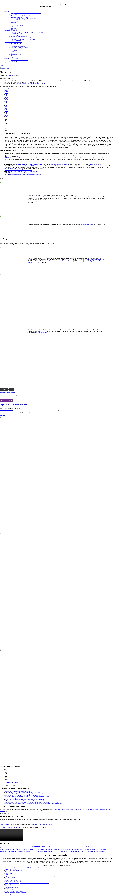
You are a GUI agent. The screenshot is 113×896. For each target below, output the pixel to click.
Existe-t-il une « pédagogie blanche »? (44, 824)
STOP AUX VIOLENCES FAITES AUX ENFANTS (29, 164)
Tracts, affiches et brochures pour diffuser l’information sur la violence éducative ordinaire (27, 883)
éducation (102, 851)
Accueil (2, 65)
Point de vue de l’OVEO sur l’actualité (20, 24)
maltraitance (16, 849)
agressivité (2, 847)
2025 (6, 91)
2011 (6, 111)
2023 (6, 94)
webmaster (82, 859)
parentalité (44, 849)
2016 (6, 104)
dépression (95, 847)
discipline (56, 847)
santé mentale (83, 849)
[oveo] (0, 2)
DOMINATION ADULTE (12, 58)
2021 (6, 97)
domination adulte (65, 847)
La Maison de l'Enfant (87, 224)
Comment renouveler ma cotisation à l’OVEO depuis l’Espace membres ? (23, 867)
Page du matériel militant (6, 410)
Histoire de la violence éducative (19, 36)
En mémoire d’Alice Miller (13, 822)
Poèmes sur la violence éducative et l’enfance (16, 878)
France (107, 847)
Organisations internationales (18, 46)
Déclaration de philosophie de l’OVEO (20, 15)
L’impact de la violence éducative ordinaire (21, 37)
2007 (6, 116)
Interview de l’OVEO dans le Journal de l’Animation (18, 791)
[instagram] (4, 66)
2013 (6, 108)
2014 (6, 106)
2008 (6, 115)
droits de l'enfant (87, 847)
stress (97, 849)
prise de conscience (61, 849)
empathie (99, 847)
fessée (103, 847)
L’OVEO (7, 11)
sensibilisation (91, 849)
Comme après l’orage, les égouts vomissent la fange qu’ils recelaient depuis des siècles (26, 794)
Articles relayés (14, 61)
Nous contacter (14, 29)
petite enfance (49, 849)
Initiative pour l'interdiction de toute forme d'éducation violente (24, 171)
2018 (6, 101)
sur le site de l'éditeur (41, 332)
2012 (6, 109)
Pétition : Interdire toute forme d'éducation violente (21, 172)
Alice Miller (11, 847)
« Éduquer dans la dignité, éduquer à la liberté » (17, 798)
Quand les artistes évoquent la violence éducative (23, 53)
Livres (12, 51)
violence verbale (64, 851)
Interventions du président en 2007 (8, 392)
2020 (6, 98)
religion (78, 849)
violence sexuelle (56, 851)
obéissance (28, 849)
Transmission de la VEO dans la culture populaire (23, 39)
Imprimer (4, 389)
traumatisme (13, 851)
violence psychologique (45, 851)
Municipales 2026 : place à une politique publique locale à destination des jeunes (24, 799)
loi (11, 849)
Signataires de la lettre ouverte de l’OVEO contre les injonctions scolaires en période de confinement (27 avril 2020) (33, 876)
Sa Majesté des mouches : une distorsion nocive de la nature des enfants (22, 792)
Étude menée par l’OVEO (17, 33)
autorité (21, 847)
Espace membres (9, 62)
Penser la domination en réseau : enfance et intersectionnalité (68, 809)
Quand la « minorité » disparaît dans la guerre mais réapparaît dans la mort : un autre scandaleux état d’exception (32, 802)
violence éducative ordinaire (82, 851)
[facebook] (4, 68)
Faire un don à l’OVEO (11, 869)
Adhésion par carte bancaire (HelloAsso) (26, 18)
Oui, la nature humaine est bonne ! (95, 259)
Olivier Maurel (36, 849)
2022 (6, 95)
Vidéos (12, 55)
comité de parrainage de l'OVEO (96, 164)
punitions (74, 849)
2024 (6, 93)
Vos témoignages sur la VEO (18, 35)
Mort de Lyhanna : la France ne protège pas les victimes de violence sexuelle (24, 795)
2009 (6, 113)
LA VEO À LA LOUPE (11, 31)
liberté (8, 849)
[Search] (16, 395)
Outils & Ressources (16, 54)
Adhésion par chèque (21, 20)
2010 (6, 112)
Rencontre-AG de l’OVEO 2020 (13, 880)
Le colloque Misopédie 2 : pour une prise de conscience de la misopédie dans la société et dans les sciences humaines (33, 803)
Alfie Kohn (6, 847)
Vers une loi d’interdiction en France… (20, 47)
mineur (22, 849)
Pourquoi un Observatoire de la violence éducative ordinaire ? (26, 13)
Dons (17, 21)
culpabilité (52, 847)
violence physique (34, 851)
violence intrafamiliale (23, 851)
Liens (12, 57)
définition (37, 412)
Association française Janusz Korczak (38, 196)
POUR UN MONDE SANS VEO (13, 42)
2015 (6, 105)
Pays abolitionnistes (15, 44)
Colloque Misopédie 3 (12, 782)
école (97, 851)
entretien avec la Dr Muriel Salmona (14, 168)
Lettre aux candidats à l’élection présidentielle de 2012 (18, 170)
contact (51, 859)
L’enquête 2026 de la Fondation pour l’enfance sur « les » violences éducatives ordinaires (27, 796)
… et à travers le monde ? (17, 49)
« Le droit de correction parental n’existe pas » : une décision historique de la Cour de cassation (28, 800)
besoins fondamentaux (28, 847)
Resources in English (16, 40)
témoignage (9, 412)
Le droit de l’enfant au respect (88, 196)
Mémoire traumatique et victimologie (60, 164)
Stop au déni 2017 (29, 165)
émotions (107, 851)
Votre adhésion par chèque (11, 887)
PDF (11, 389)
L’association (14, 14)
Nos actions (13, 22)
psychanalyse (68, 849)
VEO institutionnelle (16, 50)
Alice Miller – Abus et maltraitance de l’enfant (11, 827)
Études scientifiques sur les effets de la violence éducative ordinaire (27, 32)
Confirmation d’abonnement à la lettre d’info (16, 892)
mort (24, 849)
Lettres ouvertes (14, 26)
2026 (6, 90)
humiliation (3, 849)
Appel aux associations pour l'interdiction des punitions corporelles (25, 174)
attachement (17, 847)
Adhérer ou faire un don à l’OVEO (19, 17)
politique (54, 849)
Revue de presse (20, 25)
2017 (6, 102)
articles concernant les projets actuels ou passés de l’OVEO (31, 83)
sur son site (26, 244)
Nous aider (13, 28)
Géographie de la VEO (16, 43)
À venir (7, 88)
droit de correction (76, 847)
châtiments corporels (41, 847)
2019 (6, 100)
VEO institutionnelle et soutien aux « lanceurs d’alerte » (19, 157)
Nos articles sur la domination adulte (19, 60)
